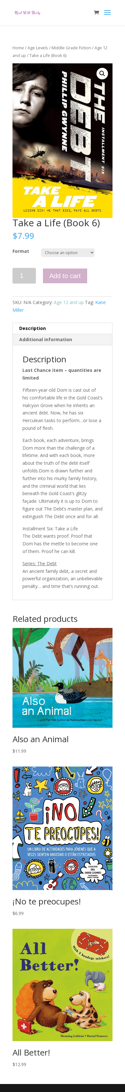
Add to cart (65, 275)
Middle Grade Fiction (71, 48)
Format (21, 251)
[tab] (62, 328)
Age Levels (38, 48)
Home (18, 48)
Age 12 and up (69, 302)
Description (32, 328)
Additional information (45, 339)
